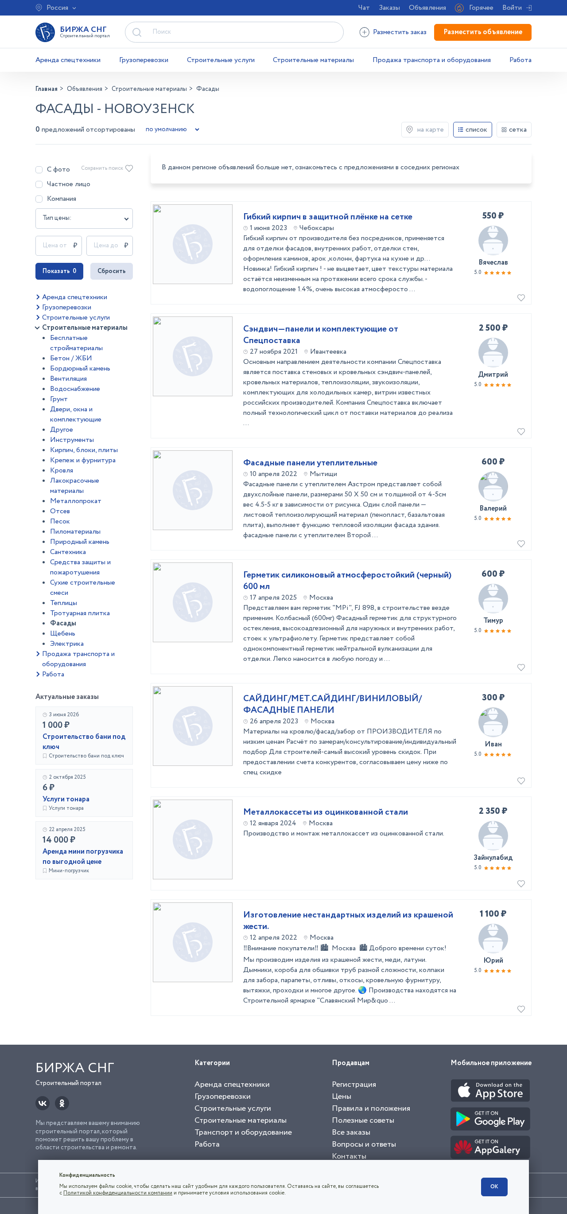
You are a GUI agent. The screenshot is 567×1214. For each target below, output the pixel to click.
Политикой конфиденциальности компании (117, 1193)
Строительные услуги (221, 60)
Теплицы (63, 603)
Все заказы (351, 1132)
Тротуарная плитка (80, 613)
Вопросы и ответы (364, 1144)
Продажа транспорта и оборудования (432, 60)
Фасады (63, 623)
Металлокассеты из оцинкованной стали (325, 812)
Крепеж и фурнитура (83, 460)
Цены (341, 1096)
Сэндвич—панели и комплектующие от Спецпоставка (320, 335)
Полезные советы (363, 1120)
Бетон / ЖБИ (71, 358)
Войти (512, 8)
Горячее (481, 8)
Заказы (389, 8)
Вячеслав (493, 263)
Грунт (59, 399)
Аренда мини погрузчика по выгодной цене (83, 857)
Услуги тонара (66, 799)
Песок (60, 521)
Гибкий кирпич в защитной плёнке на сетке (327, 217)
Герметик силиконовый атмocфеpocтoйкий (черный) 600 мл (347, 581)
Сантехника (68, 552)
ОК (494, 1187)
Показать (59, 271)
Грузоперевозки (143, 60)
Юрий (493, 961)
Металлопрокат (75, 501)
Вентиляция (68, 379)
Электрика (67, 644)
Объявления (427, 8)
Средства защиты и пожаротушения (80, 567)
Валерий (493, 509)
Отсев (60, 511)
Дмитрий (493, 375)
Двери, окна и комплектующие (75, 414)
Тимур (493, 621)
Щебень (62, 633)
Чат (364, 8)
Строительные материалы (313, 60)
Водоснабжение (75, 389)
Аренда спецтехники (68, 60)
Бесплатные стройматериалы (76, 343)
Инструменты (72, 440)
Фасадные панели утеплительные (310, 463)
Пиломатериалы (75, 532)
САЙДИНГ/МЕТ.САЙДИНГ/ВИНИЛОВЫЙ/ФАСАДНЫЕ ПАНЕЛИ (332, 704)
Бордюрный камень (80, 368)
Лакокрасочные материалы (74, 486)
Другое (61, 430)
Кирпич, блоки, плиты (84, 450)
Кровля (61, 470)
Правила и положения (371, 1108)
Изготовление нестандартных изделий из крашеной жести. (348, 921)
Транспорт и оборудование (243, 1132)
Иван (493, 744)
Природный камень (79, 542)
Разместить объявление (482, 32)
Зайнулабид (493, 858)
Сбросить (111, 271)
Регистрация (354, 1084)
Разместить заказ (400, 32)
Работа (520, 60)
